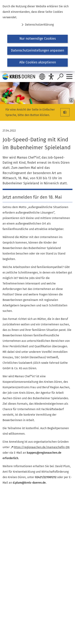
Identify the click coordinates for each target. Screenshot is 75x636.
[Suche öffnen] (60, 76)
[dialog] (37, 35)
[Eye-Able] (51, 76)
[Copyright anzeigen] (70, 99)
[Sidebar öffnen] (69, 76)
